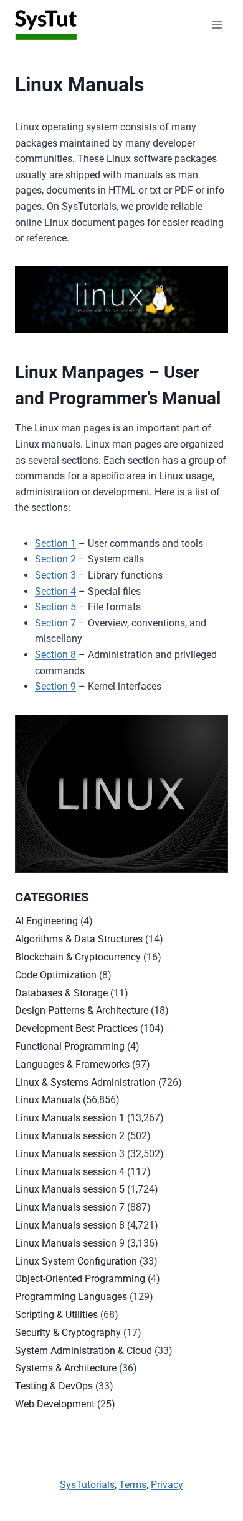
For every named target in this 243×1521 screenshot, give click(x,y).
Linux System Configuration (76, 1261)
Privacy (167, 1485)
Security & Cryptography (68, 1332)
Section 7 (55, 623)
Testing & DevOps (54, 1386)
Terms (132, 1485)
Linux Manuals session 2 (70, 1136)
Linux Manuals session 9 (70, 1243)
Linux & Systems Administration (85, 1082)
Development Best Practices (76, 1028)
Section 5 (55, 607)
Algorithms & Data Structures (79, 939)
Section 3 (55, 575)
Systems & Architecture (66, 1368)
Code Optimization (56, 975)
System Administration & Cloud (83, 1350)
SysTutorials (87, 1485)
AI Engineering (46, 921)
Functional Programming (70, 1046)
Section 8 (55, 655)
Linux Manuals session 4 (70, 1172)
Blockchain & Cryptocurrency (78, 957)
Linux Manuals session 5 (70, 1189)
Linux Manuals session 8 (70, 1225)
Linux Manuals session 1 (70, 1118)
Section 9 (55, 686)
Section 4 (55, 591)
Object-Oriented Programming (80, 1278)
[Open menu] (216, 24)
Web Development (55, 1404)
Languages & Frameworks (72, 1064)
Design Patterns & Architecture (81, 1010)
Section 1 (55, 543)
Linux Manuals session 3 (70, 1154)
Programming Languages (71, 1296)
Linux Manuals (47, 1100)
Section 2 (55, 559)
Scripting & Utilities (56, 1314)
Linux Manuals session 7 (70, 1207)
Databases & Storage (61, 993)
